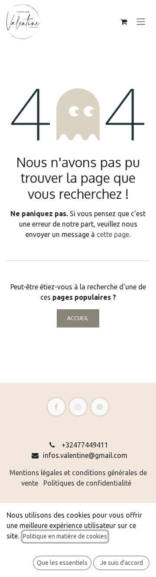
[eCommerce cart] (123, 21)
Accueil (78, 318)
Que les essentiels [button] (62, 562)
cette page (113, 234)
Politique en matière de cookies (65, 536)
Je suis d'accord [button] (121, 562)
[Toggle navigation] (141, 22)
